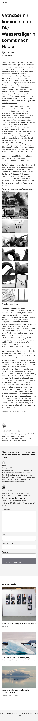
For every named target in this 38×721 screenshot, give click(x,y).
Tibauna (5, 2)
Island (11, 411)
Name (4, 534)
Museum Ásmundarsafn (11, 344)
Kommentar (6, 510)
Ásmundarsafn (7, 127)
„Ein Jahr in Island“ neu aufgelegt (16, 657)
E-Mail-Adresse (8, 543)
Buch (19, 140)
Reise (15, 411)
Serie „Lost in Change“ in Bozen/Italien (19, 623)
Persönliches (22, 660)
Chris (4, 466)
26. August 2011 (7, 468)
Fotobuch (5, 695)
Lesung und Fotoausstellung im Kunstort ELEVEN (15, 691)
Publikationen (31, 660)
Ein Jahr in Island (7, 660)
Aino (19, 715)
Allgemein (5, 626)
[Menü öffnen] (7, 5)
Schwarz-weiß (22, 411)
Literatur (16, 695)
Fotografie (5, 411)
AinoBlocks (28, 713)
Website (5, 552)
